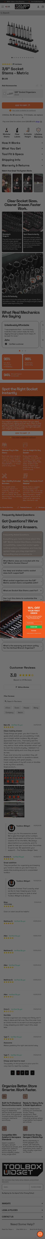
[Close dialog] (44, 602)
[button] (40, 1234)
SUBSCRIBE (33, 627)
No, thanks (33, 630)
